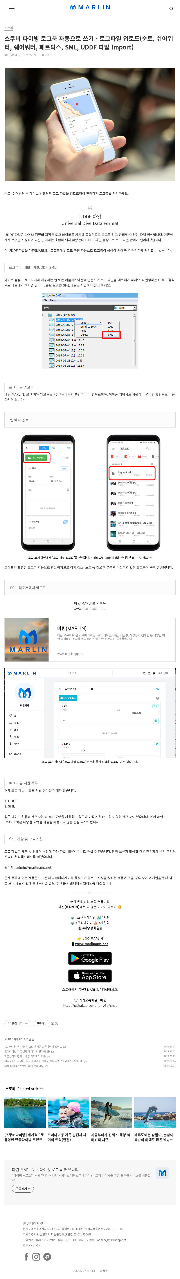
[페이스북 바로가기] (26, 1254)
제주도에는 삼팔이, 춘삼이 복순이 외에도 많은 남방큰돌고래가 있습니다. (43, 1061)
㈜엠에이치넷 (33, 1223)
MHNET (91, 1270)
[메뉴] (11, 8)
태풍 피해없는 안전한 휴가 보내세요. (24, 1066)
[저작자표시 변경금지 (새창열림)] (54, 1023)
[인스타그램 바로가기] (36, 1254)
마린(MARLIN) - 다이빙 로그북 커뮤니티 (45, 1169)
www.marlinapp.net (90, 608)
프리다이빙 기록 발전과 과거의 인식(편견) (27, 1051)
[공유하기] (21, 1023)
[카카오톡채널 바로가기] (47, 1254)
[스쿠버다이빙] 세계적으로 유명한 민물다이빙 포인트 (33, 1046)
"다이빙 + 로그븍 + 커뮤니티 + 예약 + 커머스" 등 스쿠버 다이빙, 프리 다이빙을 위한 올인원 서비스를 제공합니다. (82, 1177)
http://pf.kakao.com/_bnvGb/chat (90, 1005)
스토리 (8, 1039)
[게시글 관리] (26, 1023)
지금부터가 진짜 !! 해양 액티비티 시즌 (25, 1056)
